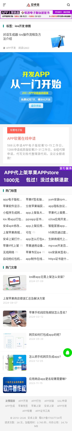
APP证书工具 (42, 410)
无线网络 (10, 252)
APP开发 (9, 47)
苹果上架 (36, 405)
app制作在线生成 (36, 258)
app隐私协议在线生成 (58, 206)
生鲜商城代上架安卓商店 (58, 239)
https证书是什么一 (58, 258)
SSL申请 (62, 400)
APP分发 (62, 405)
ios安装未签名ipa (58, 252)
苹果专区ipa (35, 252)
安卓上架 (36, 5)
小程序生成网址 (13, 212)
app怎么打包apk (36, 239)
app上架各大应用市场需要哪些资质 (36, 212)
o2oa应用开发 (58, 219)
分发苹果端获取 (36, 206)
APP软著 (27, 410)
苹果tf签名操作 (36, 199)
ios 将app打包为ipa (13, 219)
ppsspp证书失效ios (36, 219)
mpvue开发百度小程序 (58, 245)
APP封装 (49, 400)
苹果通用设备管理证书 (36, 245)
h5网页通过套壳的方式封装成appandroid (58, 232)
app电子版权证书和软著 (13, 199)
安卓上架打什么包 (13, 239)
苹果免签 (23, 405)
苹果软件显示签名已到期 (13, 206)
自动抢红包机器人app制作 (13, 258)
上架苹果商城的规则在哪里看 (13, 232)
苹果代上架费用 (58, 212)
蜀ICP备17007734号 (50, 417)
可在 (30, 232)
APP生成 (10, 405)
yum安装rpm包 (58, 199)
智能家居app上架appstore (58, 225)
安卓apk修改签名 (13, 225)
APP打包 (36, 400)
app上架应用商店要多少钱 (36, 225)
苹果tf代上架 (13, 245)
